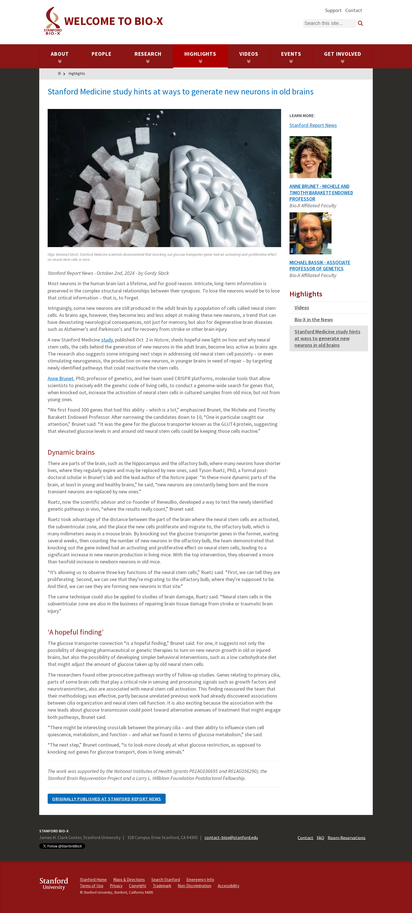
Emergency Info (200, 879)
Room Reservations (346, 837)
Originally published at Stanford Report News (106, 799)
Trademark (162, 885)
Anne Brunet (60, 378)
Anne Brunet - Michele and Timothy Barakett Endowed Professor (321, 192)
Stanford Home (93, 879)
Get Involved (342, 53)
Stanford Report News (313, 125)
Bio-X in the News (314, 319)
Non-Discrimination (194, 885)
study (107, 339)
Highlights (200, 53)
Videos (248, 53)
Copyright (137, 885)
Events (291, 53)
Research (148, 53)
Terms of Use (91, 885)
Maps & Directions (129, 879)
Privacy (116, 885)
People (102, 53)
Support (333, 10)
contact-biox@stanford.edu (231, 837)
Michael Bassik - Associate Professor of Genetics (320, 265)
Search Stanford (165, 879)
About (60, 53)
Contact (353, 10)
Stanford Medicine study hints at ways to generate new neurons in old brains (327, 338)
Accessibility (228, 885)
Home (59, 74)
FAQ (320, 837)
